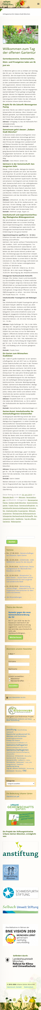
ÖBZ (25, 770)
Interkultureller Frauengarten (17, 511)
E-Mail (11, 654)
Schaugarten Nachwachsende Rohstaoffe (18, 516)
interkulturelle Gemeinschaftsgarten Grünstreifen (20, 508)
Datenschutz (28, 987)
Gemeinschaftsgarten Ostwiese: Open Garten (20, 554)
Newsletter (15, 679)
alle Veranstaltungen (14, 597)
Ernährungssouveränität (14, 738)
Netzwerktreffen (17, 681)
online (28, 760)
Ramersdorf (20, 762)
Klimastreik (19, 756)
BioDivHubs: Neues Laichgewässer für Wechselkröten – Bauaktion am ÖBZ (20, 569)
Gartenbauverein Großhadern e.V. (16, 743)
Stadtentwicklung (12, 766)
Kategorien (10, 781)
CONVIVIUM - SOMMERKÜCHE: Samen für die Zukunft (20, 561)
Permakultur (11, 762)
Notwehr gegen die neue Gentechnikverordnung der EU (19, 614)
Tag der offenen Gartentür (16, 768)
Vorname (12, 661)
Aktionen (22, 497)
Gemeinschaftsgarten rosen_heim (16, 747)
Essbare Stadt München (17, 503)
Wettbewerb (10, 771)
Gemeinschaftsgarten (17, 745)
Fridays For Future (13, 740)
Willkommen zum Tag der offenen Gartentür (19, 51)
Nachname (12, 669)
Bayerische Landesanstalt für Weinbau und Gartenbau (18, 735)
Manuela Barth (8, 497)
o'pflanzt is (21, 760)
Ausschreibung (22, 730)
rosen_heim (28, 762)
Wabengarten (16, 521)
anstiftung (11, 729)
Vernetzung (30, 768)
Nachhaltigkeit (21, 758)
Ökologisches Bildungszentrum (24, 513)
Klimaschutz (10, 756)
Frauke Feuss (13, 505)
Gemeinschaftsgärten (27, 505)
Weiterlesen (15, 637)
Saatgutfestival (11, 764)
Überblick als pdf (12, 796)
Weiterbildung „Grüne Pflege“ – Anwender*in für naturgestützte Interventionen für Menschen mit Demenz (20, 589)
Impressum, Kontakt (14, 987)
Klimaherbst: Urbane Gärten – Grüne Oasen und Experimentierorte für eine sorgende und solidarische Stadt (19, 578)
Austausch (9, 732)
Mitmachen (28, 756)
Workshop (19, 771)
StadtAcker (19, 519)
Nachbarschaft (11, 758)
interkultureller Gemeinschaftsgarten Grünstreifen (18, 753)
